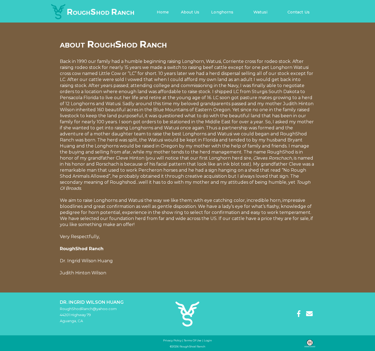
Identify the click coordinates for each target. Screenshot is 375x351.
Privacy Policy (172, 340)
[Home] (187, 313)
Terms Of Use (193, 340)
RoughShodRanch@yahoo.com (88, 309)
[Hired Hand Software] (309, 343)
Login (208, 340)
